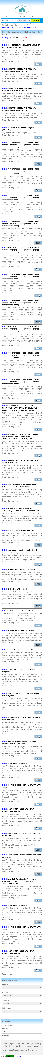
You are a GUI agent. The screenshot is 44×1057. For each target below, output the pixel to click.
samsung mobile (27, 24)
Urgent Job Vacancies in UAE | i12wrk (22, 550)
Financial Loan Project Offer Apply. (21, 569)
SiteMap (38, 1043)
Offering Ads (6, 38)
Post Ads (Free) (22, 17)
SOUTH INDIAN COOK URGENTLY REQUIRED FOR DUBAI (18, 810)
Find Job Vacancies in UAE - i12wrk (21, 630)
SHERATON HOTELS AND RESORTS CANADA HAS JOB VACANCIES (19, 70)
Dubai (4, 45)
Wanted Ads (17, 38)
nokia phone (13, 25)
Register (12, 1043)
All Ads (25, 38)
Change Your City (7, 28)
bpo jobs (17, 24)
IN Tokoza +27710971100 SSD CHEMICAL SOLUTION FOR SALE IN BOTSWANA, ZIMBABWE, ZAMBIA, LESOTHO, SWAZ (21, 436)
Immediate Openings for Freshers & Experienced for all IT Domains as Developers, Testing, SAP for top (20, 881)
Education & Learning (32, 1046)
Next (25, 41)
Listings (30, 1043)
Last (28, 41)
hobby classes (9, 24)
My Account (36, 17)
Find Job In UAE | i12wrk (17, 589)
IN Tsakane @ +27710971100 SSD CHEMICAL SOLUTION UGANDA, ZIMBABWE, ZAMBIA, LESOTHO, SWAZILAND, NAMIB (20, 407)
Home (8, 17)
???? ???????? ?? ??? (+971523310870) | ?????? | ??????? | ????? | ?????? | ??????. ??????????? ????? (21, 144)
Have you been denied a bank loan (21, 530)
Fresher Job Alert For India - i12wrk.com (23, 650)
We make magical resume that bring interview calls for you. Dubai (19, 742)
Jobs (5, 1046)
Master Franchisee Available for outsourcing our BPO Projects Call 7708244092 (20, 509)
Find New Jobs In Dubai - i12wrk (20, 611)
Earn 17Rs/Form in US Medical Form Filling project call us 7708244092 (19, 485)
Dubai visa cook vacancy (17, 763)
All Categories (35, 32)
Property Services (16, 1046)
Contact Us (21, 1043)
